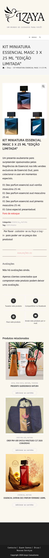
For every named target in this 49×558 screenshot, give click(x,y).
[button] (43, 86)
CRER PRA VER (21, 438)
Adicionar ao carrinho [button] (25, 393)
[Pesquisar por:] (39, 37)
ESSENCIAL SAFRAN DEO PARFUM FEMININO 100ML (24, 498)
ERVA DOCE (20, 383)
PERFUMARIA (11, 225)
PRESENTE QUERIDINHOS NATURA (24, 386)
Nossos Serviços (24, 550)
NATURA (24, 222)
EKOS (13, 383)
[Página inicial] (3, 68)
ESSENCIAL (16, 222)
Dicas (36, 548)
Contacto (12, 548)
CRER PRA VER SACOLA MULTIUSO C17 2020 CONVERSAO (24, 442)
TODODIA (34, 383)
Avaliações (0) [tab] (24, 253)
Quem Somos (25, 548)
